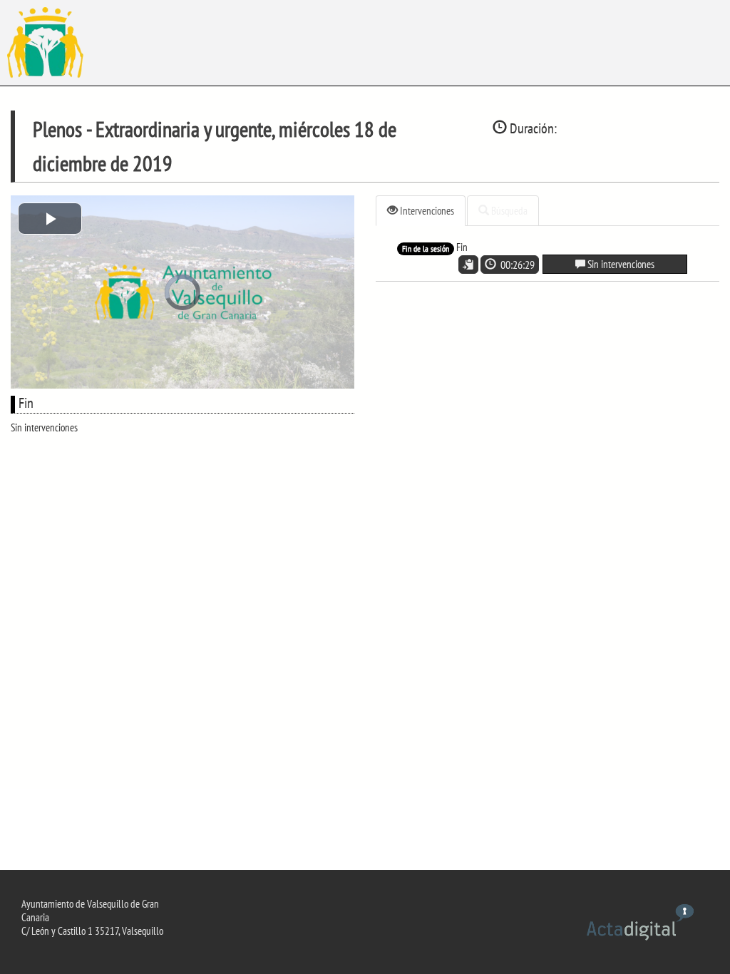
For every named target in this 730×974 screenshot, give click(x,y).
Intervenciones (426, 210)
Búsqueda (508, 210)
